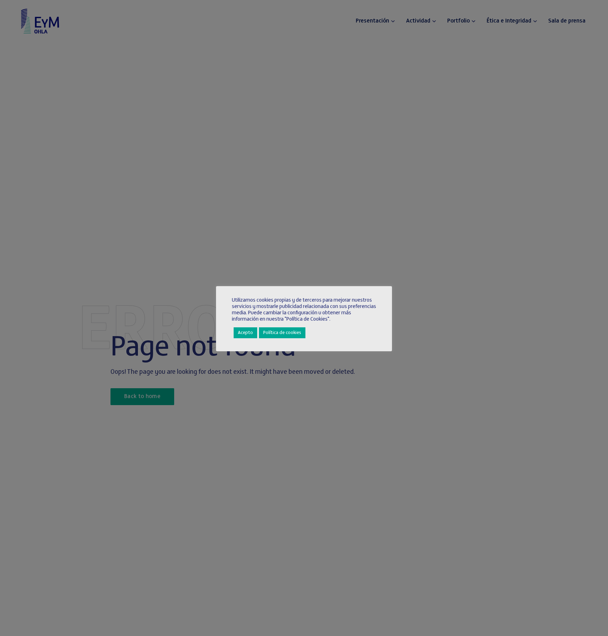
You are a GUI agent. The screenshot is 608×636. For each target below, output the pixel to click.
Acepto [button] (245, 332)
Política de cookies (282, 332)
